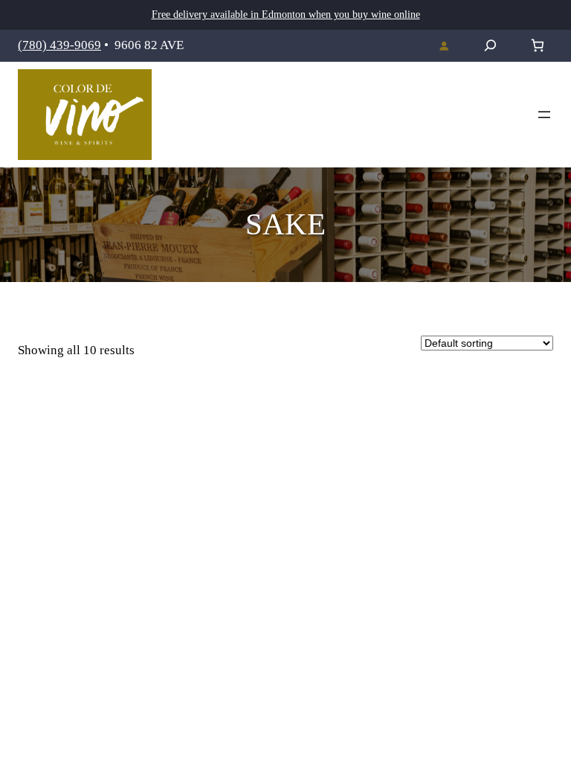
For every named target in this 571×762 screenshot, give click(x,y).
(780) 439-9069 (59, 45)
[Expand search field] (490, 45)
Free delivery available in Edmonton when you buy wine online (286, 14)
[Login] (443, 45)
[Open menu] (544, 115)
